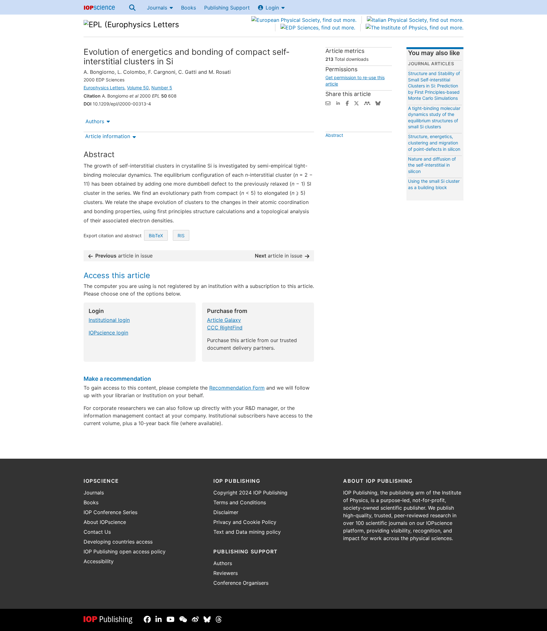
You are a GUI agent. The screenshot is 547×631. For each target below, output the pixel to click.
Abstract (334, 135)
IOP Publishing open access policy (125, 551)
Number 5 (161, 87)
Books (188, 7)
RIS (181, 235)
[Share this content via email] (327, 102)
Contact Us (97, 532)
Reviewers (225, 573)
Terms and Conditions (239, 502)
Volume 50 (138, 87)
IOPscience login (108, 332)
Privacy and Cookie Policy (244, 522)
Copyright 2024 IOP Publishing (250, 492)
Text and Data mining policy (247, 532)
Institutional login (109, 320)
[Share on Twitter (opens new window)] (356, 102)
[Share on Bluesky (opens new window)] (377, 102)
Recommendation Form (237, 388)
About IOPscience (105, 522)
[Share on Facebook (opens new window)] (347, 102)
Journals (157, 7)
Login (272, 7)
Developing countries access (118, 542)
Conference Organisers (240, 583)
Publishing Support (227, 7)
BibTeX (156, 235)
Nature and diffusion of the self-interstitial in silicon (432, 165)
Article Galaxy (224, 320)
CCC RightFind (224, 327)
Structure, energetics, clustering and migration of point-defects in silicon (434, 142)
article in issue (124, 255)
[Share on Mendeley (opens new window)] (367, 102)
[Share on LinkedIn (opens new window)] (338, 102)
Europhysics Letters (104, 87)
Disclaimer (225, 512)
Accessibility (99, 561)
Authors (94, 121)
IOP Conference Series (110, 512)
